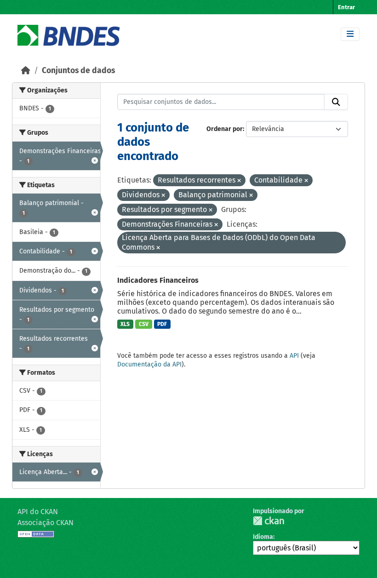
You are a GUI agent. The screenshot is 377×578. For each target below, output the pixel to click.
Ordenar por (224, 129)
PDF (162, 324)
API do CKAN (37, 511)
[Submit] (336, 102)
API (294, 356)
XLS (125, 324)
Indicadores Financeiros (158, 280)
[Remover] (239, 181)
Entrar (346, 7)
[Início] (25, 70)
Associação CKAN (45, 522)
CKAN (268, 521)
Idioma (263, 537)
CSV (144, 324)
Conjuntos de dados (78, 70)
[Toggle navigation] (350, 34)
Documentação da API (149, 364)
